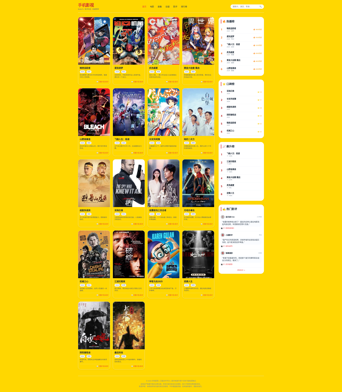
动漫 (168, 6)
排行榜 (184, 6)
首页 (144, 6)
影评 (175, 6)
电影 (152, 6)
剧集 (160, 6)
